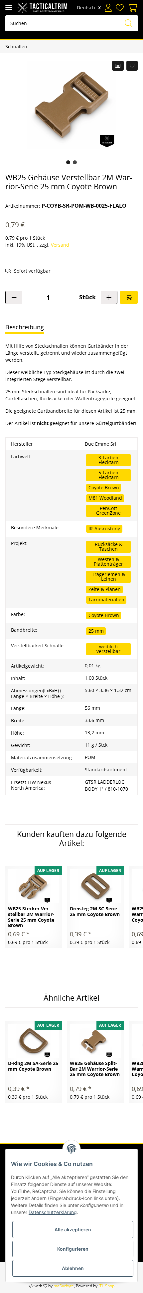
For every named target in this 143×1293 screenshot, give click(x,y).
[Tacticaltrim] (42, 7)
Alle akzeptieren (73, 1229)
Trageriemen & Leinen (108, 576)
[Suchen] (128, 23)
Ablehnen (73, 1268)
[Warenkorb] (132, 7)
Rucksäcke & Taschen (108, 546)
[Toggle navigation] (8, 7)
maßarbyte (64, 1286)
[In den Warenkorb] (129, 297)
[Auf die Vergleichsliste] (118, 66)
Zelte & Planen (104, 589)
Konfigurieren (72, 1249)
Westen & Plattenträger (108, 561)
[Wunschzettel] (120, 7)
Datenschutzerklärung (53, 1212)
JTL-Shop (106, 1286)
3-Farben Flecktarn (108, 459)
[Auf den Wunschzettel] (132, 66)
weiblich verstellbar (108, 648)
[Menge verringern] (14, 297)
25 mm (96, 631)
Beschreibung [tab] (24, 327)
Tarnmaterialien (106, 599)
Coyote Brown (103, 487)
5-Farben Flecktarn (108, 474)
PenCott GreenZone (108, 510)
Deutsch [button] (86, 7)
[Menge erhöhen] (109, 297)
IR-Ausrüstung (104, 528)
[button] (108, 7)
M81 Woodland (105, 498)
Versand (60, 245)
